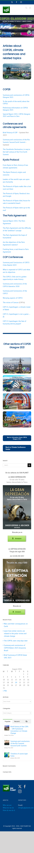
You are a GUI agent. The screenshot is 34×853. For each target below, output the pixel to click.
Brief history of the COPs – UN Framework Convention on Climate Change (19, 729)
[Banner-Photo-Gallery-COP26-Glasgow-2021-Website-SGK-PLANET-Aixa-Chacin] (17, 394)
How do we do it (9, 810)
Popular (7, 721)
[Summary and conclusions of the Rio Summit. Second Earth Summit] (6, 741)
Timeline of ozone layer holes (19, 755)
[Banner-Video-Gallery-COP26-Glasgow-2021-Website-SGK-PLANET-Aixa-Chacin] (17, 412)
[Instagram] (20, 791)
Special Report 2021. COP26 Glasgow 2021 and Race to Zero (16, 115)
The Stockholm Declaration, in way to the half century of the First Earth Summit (16, 152)
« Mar (5, 691)
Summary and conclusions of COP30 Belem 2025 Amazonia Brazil (15, 648)
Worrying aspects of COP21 (13, 298)
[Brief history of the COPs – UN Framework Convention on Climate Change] (6, 727)
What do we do (8, 808)
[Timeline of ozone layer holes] (6, 754)
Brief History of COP (10, 132)
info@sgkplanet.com (26, 808)
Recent (17, 721)
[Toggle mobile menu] (30, 8)
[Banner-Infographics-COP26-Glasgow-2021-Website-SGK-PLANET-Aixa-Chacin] (17, 358)
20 (16, 682)
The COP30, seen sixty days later (16, 641)
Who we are (7, 805)
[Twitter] (20, 786)
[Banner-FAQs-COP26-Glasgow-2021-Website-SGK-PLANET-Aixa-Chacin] (17, 376)
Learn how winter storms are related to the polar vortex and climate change (15, 633)
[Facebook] (24, 786)
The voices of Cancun (11, 302)
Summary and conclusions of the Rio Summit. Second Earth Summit (20, 743)
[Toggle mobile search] (26, 8)
